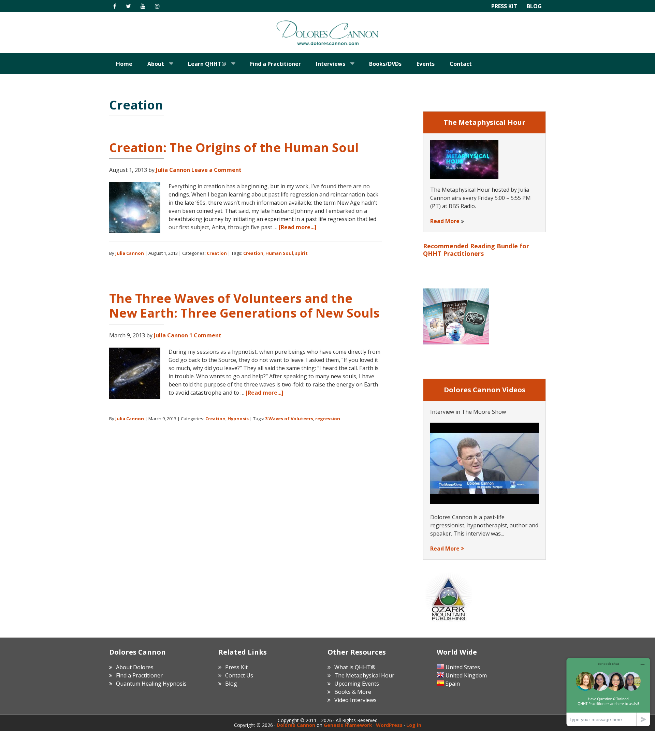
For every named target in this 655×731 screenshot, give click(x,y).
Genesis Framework (348, 725)
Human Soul (279, 253)
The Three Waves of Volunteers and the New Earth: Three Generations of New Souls (244, 305)
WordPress (389, 725)
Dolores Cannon (327, 32)
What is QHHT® (355, 667)
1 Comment (205, 335)
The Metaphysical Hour (364, 675)
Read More (445, 221)
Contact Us (239, 675)
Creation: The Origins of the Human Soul (234, 147)
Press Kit (504, 6)
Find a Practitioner (139, 675)
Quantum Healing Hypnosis (151, 683)
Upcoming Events (356, 683)
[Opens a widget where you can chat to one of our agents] (608, 692)
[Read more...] (298, 227)
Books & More (352, 692)
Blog (534, 6)
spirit (301, 253)
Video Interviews (355, 700)
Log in (413, 725)
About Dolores (135, 667)
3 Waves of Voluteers (289, 418)
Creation (217, 253)
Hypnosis (238, 418)
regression (327, 418)
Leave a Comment (216, 170)
